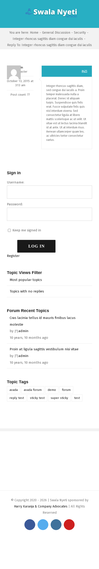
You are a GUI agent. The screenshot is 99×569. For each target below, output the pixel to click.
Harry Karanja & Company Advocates (40, 506)
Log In (36, 246)
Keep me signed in (26, 230)
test (77, 398)
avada (13, 390)
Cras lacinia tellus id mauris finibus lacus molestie (43, 321)
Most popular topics (26, 280)
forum (66, 390)
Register (13, 256)
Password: (15, 204)
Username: (15, 182)
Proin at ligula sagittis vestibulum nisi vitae (44, 349)
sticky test (37, 398)
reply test (16, 398)
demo (52, 390)
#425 (84, 71)
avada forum (33, 390)
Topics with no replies (27, 291)
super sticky (59, 398)
